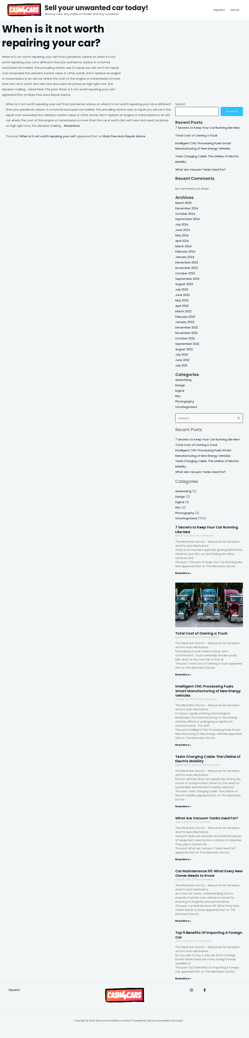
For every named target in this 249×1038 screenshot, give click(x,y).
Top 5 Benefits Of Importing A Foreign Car (208, 934)
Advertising (183, 380)
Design (180, 385)
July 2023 (181, 289)
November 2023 (186, 268)
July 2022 (181, 354)
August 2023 (184, 284)
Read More (72, 126)
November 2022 (186, 333)
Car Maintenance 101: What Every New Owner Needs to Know (209, 873)
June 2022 (182, 360)
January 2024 (184, 257)
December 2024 (186, 208)
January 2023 (184, 322)
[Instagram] (191, 990)
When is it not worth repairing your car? (48, 136)
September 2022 (187, 344)
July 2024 (181, 224)
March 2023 (183, 311)
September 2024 (187, 219)
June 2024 (182, 230)
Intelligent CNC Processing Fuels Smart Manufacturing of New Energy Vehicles (208, 691)
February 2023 (185, 317)
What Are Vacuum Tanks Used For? (200, 169)
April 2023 (182, 306)
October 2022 (185, 338)
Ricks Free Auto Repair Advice (124, 136)
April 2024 (182, 241)
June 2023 (182, 295)
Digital (179, 391)
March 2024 (183, 246)
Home (235, 10)
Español (219, 10)
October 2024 (185, 214)
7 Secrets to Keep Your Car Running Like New (207, 128)
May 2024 (182, 235)
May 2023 (182, 300)
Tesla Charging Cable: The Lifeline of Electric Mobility (207, 758)
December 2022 (186, 327)
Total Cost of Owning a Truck (196, 135)
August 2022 (184, 349)
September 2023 (187, 279)
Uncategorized (186, 407)
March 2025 (183, 203)
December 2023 (186, 262)
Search (180, 104)
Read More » (183, 573)
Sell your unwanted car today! (96, 7)
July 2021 (181, 365)
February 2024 (185, 251)
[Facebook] (204, 990)
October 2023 (185, 273)
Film (178, 396)
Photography (184, 401)
